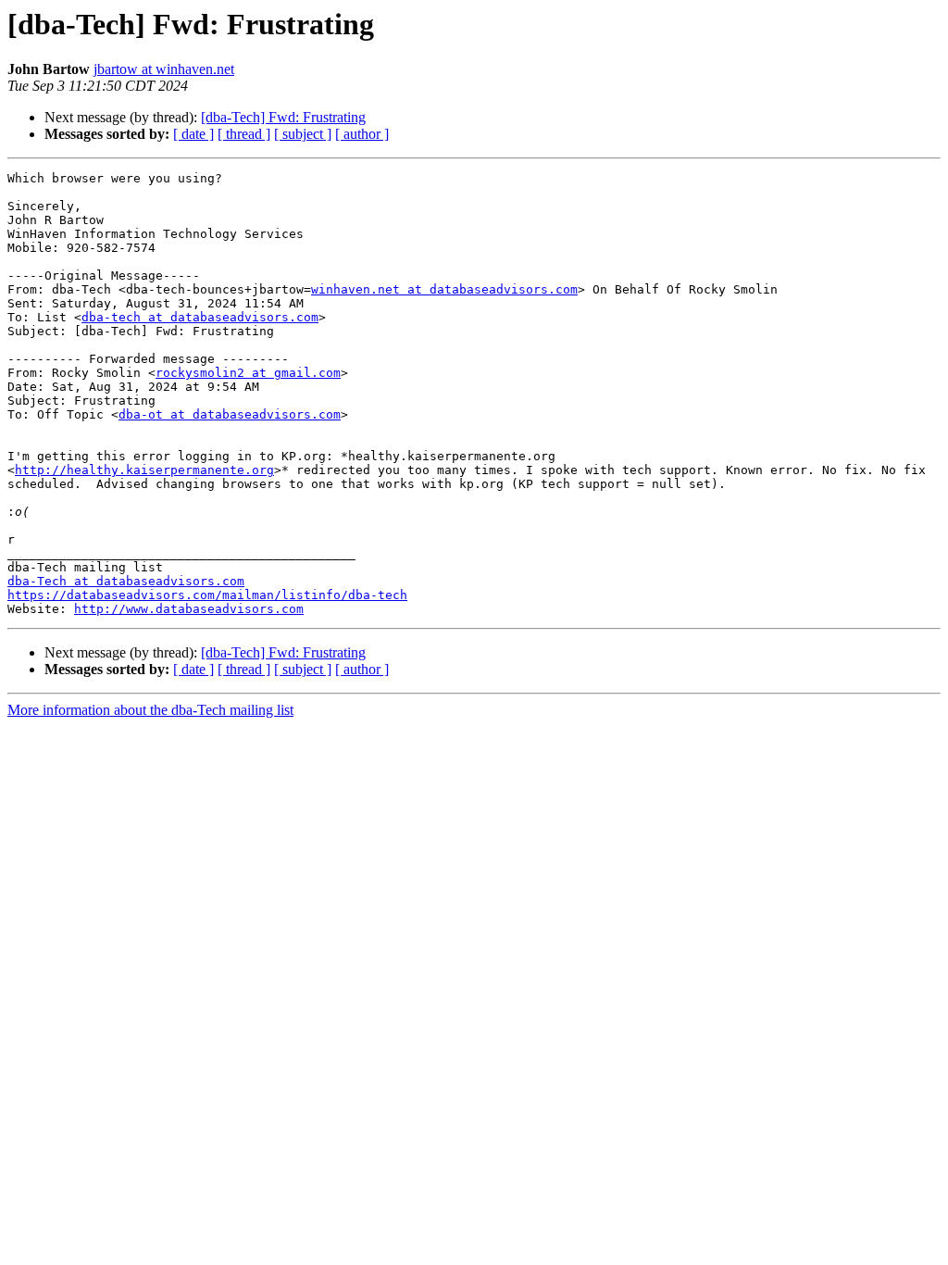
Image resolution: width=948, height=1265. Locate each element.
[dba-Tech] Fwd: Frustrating (283, 117)
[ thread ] (244, 134)
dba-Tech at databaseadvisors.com (125, 581)
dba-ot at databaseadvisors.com (229, 414)
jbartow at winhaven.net (164, 69)
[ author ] (362, 134)
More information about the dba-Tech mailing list (150, 710)
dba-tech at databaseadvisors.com (199, 317)
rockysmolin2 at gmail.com (248, 373)
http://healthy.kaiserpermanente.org (144, 470)
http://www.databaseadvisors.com (189, 609)
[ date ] (193, 134)
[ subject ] (302, 134)
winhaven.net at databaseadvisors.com (444, 289)
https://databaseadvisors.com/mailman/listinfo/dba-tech (207, 595)
